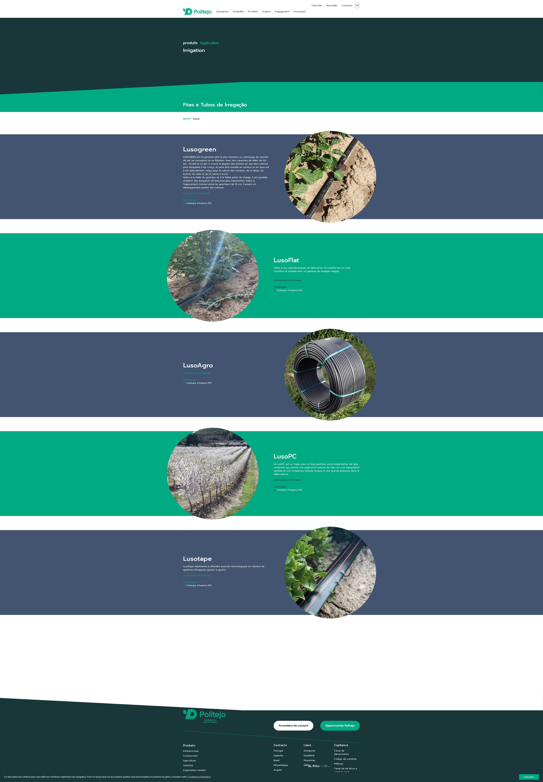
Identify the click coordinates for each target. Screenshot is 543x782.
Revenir (196, 119)
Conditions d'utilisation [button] (199, 777)
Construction (190, 756)
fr (357, 5)
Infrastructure (191, 751)
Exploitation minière (194, 770)
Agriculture (189, 760)
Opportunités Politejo (340, 726)
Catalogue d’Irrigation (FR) (199, 203)
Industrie (188, 765)
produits (190, 43)
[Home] (197, 11)
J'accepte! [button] (529, 777)
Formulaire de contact (293, 726)
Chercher (317, 5)
